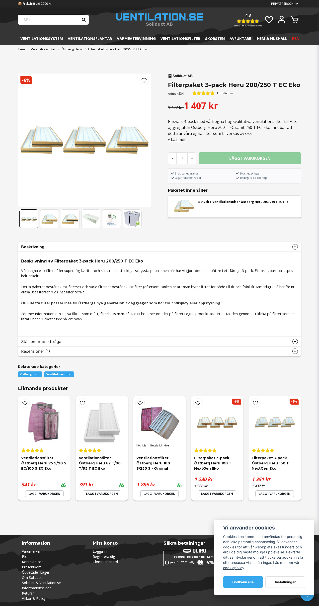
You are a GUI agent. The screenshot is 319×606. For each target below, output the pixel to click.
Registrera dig (104, 556)
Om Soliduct (32, 577)
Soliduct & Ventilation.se (41, 582)
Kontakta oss (32, 561)
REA (295, 38)
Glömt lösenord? (106, 561)
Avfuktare (240, 38)
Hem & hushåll (272, 38)
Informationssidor (36, 588)
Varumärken (31, 551)
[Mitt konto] (281, 20)
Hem (21, 49)
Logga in (100, 551)
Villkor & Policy (34, 598)
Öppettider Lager (35, 572)
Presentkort (31, 567)
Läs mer (178, 139)
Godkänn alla (243, 582)
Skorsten (215, 38)
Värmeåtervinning (136, 38)
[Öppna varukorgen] (294, 20)
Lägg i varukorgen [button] (217, 494)
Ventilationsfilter (180, 38)
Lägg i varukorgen (44, 494)
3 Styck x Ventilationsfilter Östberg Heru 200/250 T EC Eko (243, 202)
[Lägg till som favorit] (268, 20)
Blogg (26, 556)
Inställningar (285, 582)
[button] (144, 80)
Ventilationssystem (41, 38)
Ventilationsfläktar (90, 38)
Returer (28, 593)
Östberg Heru (72, 49)
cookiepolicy (233, 568)
